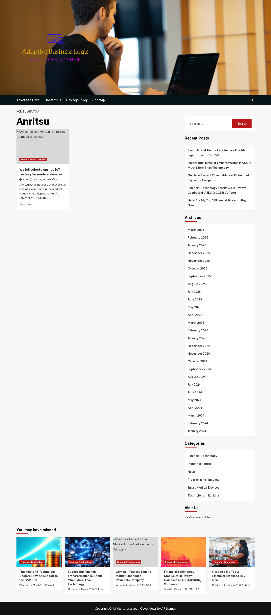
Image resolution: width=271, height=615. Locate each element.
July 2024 (194, 384)
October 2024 (197, 361)
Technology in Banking (203, 495)
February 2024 (198, 423)
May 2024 (194, 400)
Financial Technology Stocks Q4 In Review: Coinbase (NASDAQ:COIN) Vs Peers (217, 190)
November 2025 (199, 260)
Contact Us (53, 100)
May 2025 (194, 307)
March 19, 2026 (137, 585)
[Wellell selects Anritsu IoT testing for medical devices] (42, 146)
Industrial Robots (199, 463)
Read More (25, 204)
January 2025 (197, 338)
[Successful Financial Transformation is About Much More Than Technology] (87, 552)
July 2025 (194, 291)
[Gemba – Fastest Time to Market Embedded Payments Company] (135, 552)
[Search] (252, 100)
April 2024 (195, 407)
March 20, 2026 (89, 589)
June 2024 (195, 392)
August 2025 (197, 284)
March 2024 (196, 415)
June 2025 (195, 299)
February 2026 (198, 237)
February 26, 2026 (235, 585)
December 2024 (199, 345)
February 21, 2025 (42, 179)
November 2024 (199, 353)
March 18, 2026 (185, 589)
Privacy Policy (76, 100)
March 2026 (196, 229)
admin (25, 179)
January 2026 (197, 245)
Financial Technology (202, 455)
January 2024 (197, 431)
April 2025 (195, 315)
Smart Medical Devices (33, 159)
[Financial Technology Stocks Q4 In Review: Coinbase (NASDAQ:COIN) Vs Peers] (183, 552)
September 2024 (199, 369)
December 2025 (199, 253)
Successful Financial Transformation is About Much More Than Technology (219, 165)
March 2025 (196, 322)
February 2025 (198, 330)
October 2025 (197, 268)
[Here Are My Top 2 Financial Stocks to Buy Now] (232, 552)
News (191, 471)
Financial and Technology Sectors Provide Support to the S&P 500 (217, 152)
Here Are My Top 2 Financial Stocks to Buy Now (217, 202)
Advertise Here (28, 100)
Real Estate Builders (198, 517)
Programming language (204, 479)
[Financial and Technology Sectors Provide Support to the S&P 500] (39, 552)
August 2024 (197, 376)
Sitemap (98, 100)
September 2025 (199, 276)
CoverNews (148, 608)
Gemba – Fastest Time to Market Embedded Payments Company (218, 177)
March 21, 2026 (41, 585)
